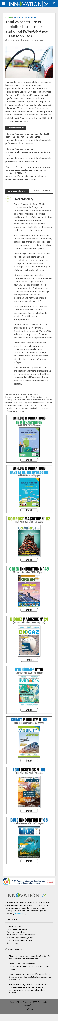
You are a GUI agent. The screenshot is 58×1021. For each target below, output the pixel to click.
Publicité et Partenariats (17, 929)
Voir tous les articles (42, 191)
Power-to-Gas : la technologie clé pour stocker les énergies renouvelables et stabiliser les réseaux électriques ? (27, 170)
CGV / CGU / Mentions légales (19, 940)
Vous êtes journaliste (16, 932)
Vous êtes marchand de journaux (21, 934)
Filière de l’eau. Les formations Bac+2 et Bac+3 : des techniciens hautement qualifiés (27, 135)
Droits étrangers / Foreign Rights (20, 937)
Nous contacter (13, 943)
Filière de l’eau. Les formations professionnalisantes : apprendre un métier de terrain (27, 152)
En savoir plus (20, 913)
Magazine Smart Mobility (24, 17)
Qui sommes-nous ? (15, 926)
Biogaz (8, 17)
